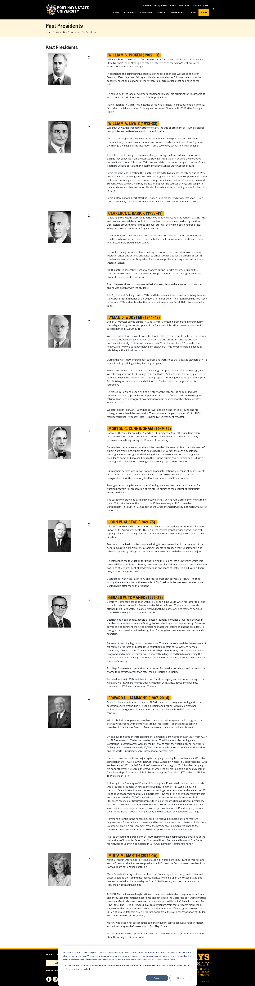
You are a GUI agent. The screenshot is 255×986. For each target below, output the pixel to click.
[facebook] (49, 979)
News (205, 5)
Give (187, 5)
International (178, 12)
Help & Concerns (53, 970)
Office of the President (66, 32)
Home (48, 32)
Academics (130, 12)
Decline (180, 978)
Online (192, 12)
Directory (196, 5)
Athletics (162, 12)
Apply (204, 12)
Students (147, 5)
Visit (181, 5)
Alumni (173, 5)
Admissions (146, 12)
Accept (157, 978)
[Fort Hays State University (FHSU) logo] (67, 9)
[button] (214, 9)
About (116, 12)
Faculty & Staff (160, 5)
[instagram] (55, 979)
